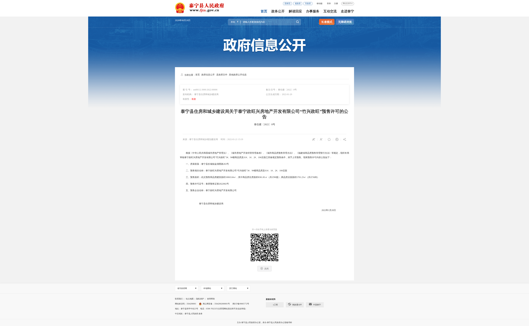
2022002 (223, 184)
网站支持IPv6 (348, 3)
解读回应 (295, 11)
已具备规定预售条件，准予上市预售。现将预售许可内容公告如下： (299, 157)
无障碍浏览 (345, 21)
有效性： (189, 99)
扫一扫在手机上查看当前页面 (264, 229)
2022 (324, 210)
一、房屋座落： (193, 164)
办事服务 (312, 11)
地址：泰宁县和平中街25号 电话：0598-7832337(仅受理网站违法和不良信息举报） (211, 309)
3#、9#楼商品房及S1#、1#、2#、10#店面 (267, 170)
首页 (264, 11)
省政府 (298, 3)
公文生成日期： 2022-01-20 (279, 94)
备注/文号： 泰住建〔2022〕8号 (281, 89)
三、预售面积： (193, 177)
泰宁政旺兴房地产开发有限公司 (199, 157)
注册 (336, 3)
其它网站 (233, 288)
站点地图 (190, 299)
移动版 (319, 3)
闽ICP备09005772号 (241, 304)
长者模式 (326, 21)
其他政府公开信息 (238, 74)
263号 (226, 164)
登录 (329, 3)
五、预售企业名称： (196, 190)
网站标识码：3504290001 (185, 304)
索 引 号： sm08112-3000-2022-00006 (200, 89)
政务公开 (278, 11)
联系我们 (179, 299)
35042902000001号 (222, 304)
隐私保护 (200, 299)
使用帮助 (211, 299)
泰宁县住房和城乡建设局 (211, 203)
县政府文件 (221, 74)
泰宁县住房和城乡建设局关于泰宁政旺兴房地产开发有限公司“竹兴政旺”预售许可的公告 (264, 114)
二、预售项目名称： (196, 170)
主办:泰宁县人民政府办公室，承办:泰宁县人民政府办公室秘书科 (264, 322)
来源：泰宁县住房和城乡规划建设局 (200, 139)
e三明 (275, 305)
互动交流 (330, 11)
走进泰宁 (347, 11)
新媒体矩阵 (271, 299)
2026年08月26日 (182, 20)
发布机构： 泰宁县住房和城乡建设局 (200, 94)
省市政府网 (182, 288)
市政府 (308, 3)
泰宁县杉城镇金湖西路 (212, 164)
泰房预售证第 (212, 184)
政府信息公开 (208, 74)
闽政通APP (297, 305)
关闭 (266, 269)
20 (332, 210)
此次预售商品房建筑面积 (213, 177)
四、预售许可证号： (196, 184)
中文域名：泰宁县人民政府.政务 (189, 314)
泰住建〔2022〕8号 (264, 124)
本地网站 (207, 288)
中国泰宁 (317, 305)
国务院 (287, 3)
